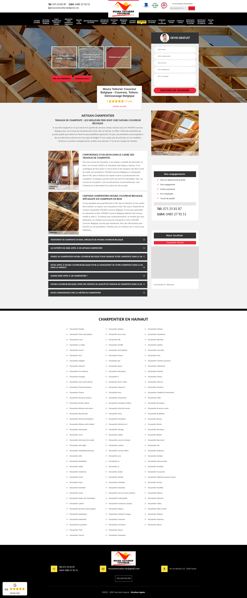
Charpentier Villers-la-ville (157, 509)
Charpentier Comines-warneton (159, 361)
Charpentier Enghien (155, 345)
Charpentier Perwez (155, 482)
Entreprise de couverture (162, 22)
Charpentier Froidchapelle (118, 498)
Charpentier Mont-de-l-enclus (119, 408)
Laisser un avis (119, 106)
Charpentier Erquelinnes (156, 334)
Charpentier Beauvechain (78, 414)
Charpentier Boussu (155, 419)
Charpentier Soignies (116, 329)
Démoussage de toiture (152, 21)
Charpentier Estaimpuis (117, 535)
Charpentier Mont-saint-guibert (80, 334)
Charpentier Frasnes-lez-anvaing (120, 504)
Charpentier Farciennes (117, 525)
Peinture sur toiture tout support (104, 22)
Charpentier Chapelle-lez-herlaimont (161, 393)
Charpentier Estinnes (155, 329)
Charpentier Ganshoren (77, 472)
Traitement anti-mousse (114, 22)
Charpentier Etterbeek (77, 488)
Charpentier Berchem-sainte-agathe (82, 509)
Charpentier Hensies (116, 477)
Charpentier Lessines (116, 445)
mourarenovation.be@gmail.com (65, 8)
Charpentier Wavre (155, 525)
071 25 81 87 (57, 4)
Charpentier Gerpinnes (117, 488)
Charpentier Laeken (76, 504)
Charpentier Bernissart (156, 430)
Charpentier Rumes (116, 356)
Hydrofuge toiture (180, 21)
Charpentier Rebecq (155, 493)
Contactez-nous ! (82, 79)
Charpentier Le (114, 461)
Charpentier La (114, 467)
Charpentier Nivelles (76, 329)
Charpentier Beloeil (155, 435)
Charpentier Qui (114, 361)
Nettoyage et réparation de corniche (201, 22)
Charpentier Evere (76, 482)
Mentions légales (138, 592)
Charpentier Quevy (115, 366)
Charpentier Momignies (117, 419)
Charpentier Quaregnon (117, 371)
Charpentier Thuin (75, 530)
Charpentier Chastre (76, 393)
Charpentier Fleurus (116, 530)
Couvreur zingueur (132, 21)
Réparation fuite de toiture (123, 22)
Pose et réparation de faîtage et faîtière (56, 22)
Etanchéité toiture (171, 21)
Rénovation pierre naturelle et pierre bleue (69, 22)
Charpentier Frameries (117, 519)
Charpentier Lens (115, 456)
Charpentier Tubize (154, 504)
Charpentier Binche (155, 424)
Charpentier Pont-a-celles (118, 382)
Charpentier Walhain (155, 514)
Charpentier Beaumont (156, 440)
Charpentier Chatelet (155, 371)
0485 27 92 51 (79, 4)
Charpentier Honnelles (117, 482)
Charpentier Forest (76, 477)
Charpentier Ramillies (155, 488)
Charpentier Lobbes (116, 435)
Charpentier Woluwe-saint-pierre (81, 408)
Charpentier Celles (154, 398)
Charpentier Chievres (155, 382)
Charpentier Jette (75, 456)
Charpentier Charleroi (155, 387)
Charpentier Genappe (77, 377)
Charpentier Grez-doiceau (78, 371)
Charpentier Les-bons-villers (119, 451)
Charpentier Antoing (155, 456)
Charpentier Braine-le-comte (158, 408)
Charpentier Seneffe (116, 345)
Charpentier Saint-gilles (77, 445)
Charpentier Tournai (76, 535)
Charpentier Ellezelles (155, 340)
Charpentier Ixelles (76, 467)
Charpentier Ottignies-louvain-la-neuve (162, 477)
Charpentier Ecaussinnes (78, 525)
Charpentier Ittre (75, 356)
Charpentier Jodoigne (77, 361)
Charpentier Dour (154, 356)
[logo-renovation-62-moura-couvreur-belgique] (123, 558)
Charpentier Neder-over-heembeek (82, 498)
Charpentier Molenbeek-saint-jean (81, 451)
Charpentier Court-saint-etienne (80, 382)
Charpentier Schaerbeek (78, 430)
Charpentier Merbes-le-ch (118, 424)
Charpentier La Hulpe (77, 345)
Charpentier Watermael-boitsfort (81, 419)
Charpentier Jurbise (116, 472)
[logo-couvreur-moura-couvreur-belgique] (123, 8)
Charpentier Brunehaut (156, 403)
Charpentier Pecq (115, 393)
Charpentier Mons (115, 414)
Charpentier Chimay (155, 377)
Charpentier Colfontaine (156, 366)
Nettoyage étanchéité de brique (45, 22)
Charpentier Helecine (77, 366)
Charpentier (142, 22)
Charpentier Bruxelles (155, 467)
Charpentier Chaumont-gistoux (80, 387)
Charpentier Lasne (76, 340)
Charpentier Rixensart (156, 498)
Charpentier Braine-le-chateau (80, 398)
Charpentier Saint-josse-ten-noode (81, 440)
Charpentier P (114, 377)
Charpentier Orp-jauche (156, 472)
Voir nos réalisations (62, 79)
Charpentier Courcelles (156, 350)
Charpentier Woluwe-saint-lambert (82, 424)
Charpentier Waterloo (156, 519)
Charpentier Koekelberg (78, 461)
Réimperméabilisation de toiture (91, 21)
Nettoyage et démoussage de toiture (190, 22)
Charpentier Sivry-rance (117, 334)
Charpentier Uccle (75, 435)
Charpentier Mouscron (117, 387)
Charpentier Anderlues (156, 451)
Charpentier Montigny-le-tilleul (120, 403)
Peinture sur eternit (211, 22)
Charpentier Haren (76, 493)
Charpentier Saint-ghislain (118, 350)
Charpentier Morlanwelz (117, 398)
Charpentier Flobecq (116, 509)
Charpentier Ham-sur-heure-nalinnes (122, 493)
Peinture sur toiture (79, 22)
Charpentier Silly (114, 340)
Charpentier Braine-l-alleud (79, 403)
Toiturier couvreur (36, 21)
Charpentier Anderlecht (77, 519)
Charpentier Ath (153, 445)
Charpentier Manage (116, 430)
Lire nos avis (15, 593)
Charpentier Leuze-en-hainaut (119, 440)
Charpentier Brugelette (156, 414)
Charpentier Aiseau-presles (157, 461)
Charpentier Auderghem (78, 514)
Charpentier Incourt (76, 350)
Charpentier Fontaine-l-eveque (120, 514)
